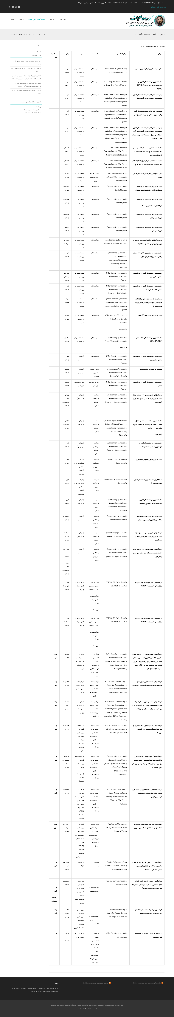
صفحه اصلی (62, 20)
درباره (52, 20)
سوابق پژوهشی (36, 35)
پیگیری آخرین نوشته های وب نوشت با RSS (147, 983)
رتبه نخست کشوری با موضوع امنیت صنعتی (29, 61)
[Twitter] (10, 7)
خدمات (21, 20)
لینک (55, 934)
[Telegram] (19, 7)
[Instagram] (13, 7)
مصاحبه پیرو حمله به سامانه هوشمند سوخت (28, 90)
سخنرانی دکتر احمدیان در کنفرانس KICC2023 (27, 68)
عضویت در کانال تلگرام (158, 7)
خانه (44, 35)
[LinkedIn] (16, 7)
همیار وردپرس (81, 1009)
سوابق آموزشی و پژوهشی (36, 20)
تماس (12, 20)
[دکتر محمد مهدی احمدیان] (145, 27)
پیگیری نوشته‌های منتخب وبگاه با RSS (95, 983)
